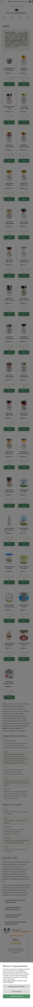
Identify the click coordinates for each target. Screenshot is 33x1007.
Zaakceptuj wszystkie (16, 996)
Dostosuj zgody (16, 991)
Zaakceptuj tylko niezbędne (16, 986)
